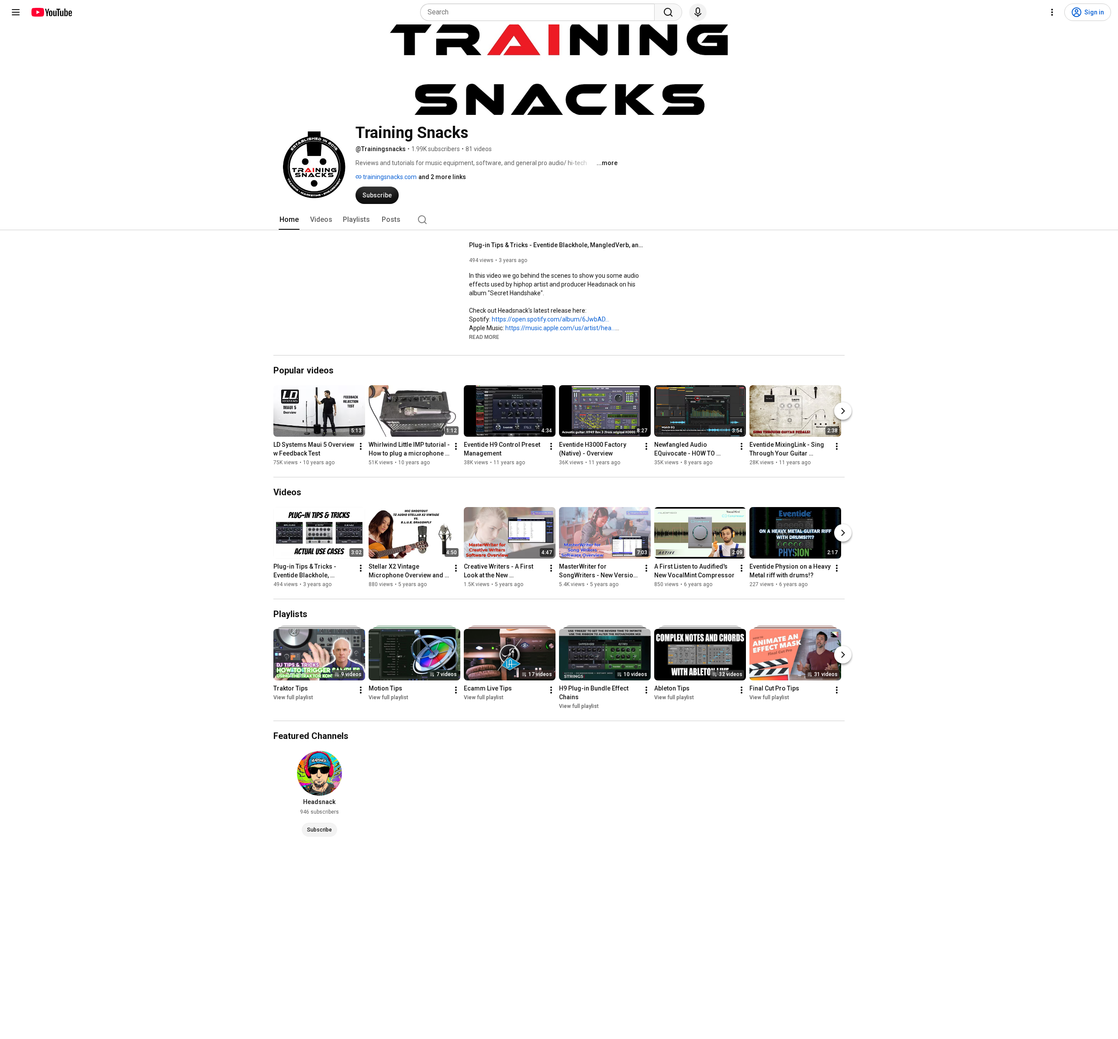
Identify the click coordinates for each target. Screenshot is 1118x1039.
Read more (484, 337)
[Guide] (15, 12)
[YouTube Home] (51, 12)
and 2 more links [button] (442, 176)
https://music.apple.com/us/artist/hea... (560, 327)
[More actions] (360, 446)
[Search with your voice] (698, 12)
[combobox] (540, 12)
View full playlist (293, 697)
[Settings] (1052, 12)
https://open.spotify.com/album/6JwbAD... (550, 319)
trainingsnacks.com (389, 176)
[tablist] (559, 219)
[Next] (843, 411)
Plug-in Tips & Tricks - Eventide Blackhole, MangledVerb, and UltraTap (556, 245)
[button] (484, 336)
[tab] (289, 219)
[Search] (668, 12)
